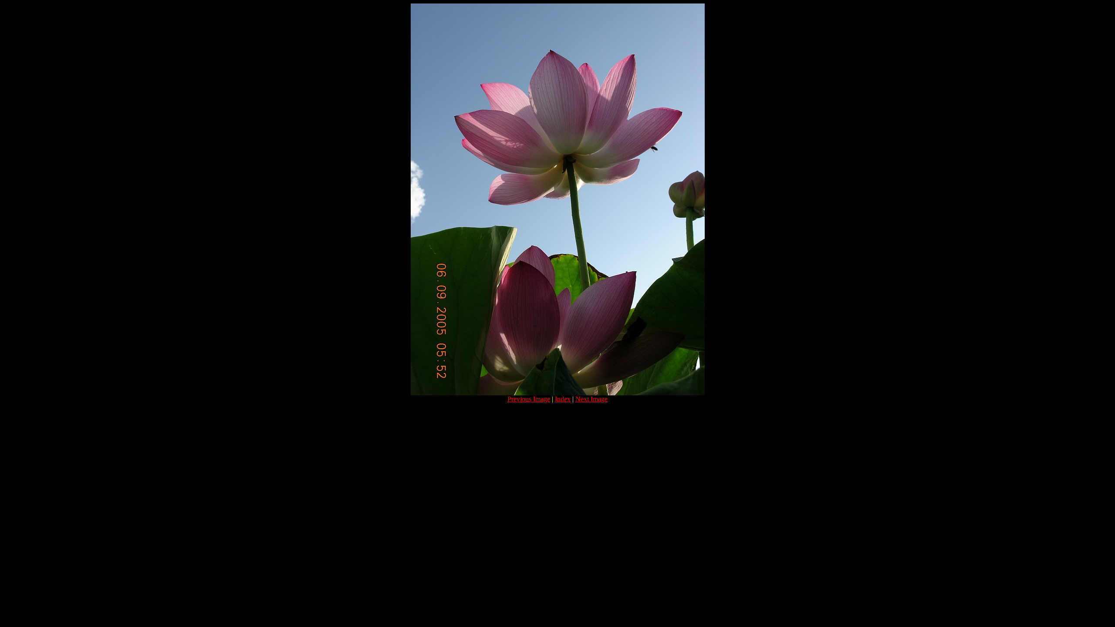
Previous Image (528, 399)
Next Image (591, 399)
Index (563, 399)
